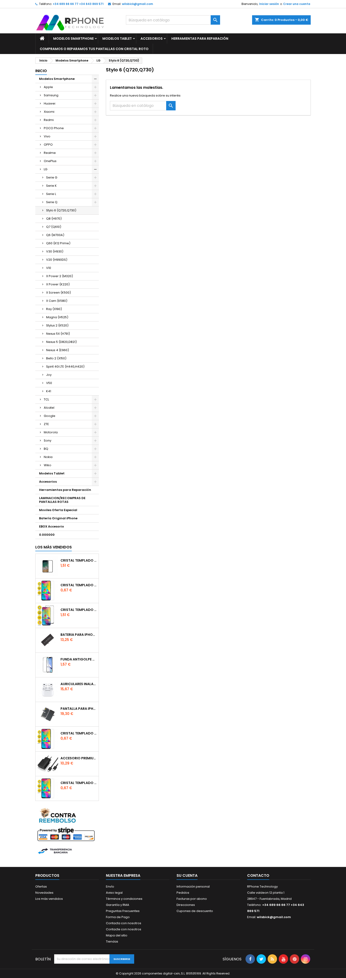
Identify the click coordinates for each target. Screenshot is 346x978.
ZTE (46, 424)
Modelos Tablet (117, 38)
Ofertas (41, 886)
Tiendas (112, 941)
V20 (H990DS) (56, 259)
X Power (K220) (58, 284)
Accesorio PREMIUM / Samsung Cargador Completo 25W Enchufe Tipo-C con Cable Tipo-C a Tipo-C (78, 758)
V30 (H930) (54, 251)
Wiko (47, 465)
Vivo (47, 136)
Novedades (44, 892)
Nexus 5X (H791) (58, 333)
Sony (47, 440)
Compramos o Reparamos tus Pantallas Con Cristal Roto (94, 49)
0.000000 (47, 534)
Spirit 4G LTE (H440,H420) (65, 366)
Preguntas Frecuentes (123, 911)
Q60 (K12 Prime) (58, 243)
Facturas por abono (192, 898)
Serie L (51, 194)
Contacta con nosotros (123, 923)
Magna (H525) (57, 317)
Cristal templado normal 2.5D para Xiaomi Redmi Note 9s (78, 733)
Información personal (193, 886)
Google (49, 416)
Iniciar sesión (269, 4)
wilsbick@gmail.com (137, 4)
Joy (49, 375)
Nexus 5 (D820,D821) (61, 342)
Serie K (51, 185)
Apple (48, 87)
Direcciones (186, 905)
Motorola (51, 432)
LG (45, 169)
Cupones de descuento (195, 911)
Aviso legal (114, 892)
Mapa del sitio (116, 935)
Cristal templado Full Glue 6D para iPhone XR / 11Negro (78, 610)
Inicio (41, 71)
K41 (48, 391)
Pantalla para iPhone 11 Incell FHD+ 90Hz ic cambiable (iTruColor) (78, 708)
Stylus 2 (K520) (57, 325)
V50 (49, 383)
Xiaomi (49, 111)
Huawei (49, 103)
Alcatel (49, 407)
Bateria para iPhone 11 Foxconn (78, 634)
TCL (46, 399)
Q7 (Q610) (53, 227)
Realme (50, 153)
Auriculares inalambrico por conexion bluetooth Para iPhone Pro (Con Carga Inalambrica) (78, 684)
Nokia (48, 457)
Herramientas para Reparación (199, 38)
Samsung (51, 95)
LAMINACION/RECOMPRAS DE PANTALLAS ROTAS (62, 500)
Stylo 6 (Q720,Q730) (61, 210)
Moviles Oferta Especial (58, 510)
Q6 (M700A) (55, 235)
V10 (48, 268)
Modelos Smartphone (73, 38)
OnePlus (50, 161)
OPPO (48, 144)
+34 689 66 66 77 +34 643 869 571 (78, 4)
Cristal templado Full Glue (78, 560)
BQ (46, 448)
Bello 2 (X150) (56, 358)
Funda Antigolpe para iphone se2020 (78, 659)
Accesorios (152, 38)
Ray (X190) (54, 309)
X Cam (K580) (56, 301)
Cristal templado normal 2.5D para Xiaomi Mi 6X (78, 585)
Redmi (49, 120)
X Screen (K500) (58, 292)
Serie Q (51, 202)
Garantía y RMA (117, 905)
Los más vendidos (53, 547)
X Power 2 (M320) (59, 276)
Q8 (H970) (54, 218)
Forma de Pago (118, 917)
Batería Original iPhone (58, 518)
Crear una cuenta (296, 4)
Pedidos (183, 892)
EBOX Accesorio (51, 526)
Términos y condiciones (124, 898)
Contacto (258, 875)
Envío (110, 886)
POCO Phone (54, 128)
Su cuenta (187, 875)
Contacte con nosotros (123, 929)
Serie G (51, 177)
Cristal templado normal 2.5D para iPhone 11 (78, 783)
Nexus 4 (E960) (57, 350)
